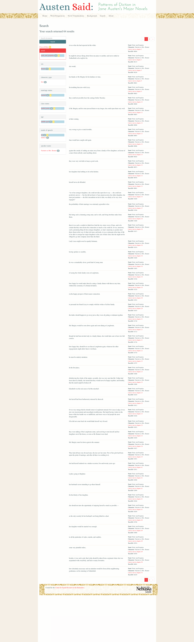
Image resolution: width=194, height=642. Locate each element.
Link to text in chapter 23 (135, 361)
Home (44, 15)
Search (102, 15)
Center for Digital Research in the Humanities (69, 587)
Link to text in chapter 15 (135, 197)
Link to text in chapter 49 (135, 530)
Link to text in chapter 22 (135, 351)
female (43, 69)
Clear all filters (44, 47)
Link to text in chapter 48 (135, 520)
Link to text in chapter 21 (135, 319)
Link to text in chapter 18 (135, 219)
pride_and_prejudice (47, 55)
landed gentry (45, 108)
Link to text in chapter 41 (135, 467)
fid (42, 135)
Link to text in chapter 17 (135, 208)
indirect (43, 137)
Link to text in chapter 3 (135, 60)
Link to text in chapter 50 (135, 562)
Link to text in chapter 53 (135, 573)
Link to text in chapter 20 (135, 298)
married (43, 95)
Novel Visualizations (76, 15)
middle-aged (45, 121)
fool (42, 82)
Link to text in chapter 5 (135, 70)
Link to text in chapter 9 (135, 81)
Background (92, 15)
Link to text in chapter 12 (135, 102)
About (110, 15)
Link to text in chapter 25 (135, 457)
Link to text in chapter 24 (135, 446)
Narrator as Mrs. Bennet (48, 150)
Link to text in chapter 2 (135, 49)
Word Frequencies (57, 15)
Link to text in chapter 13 (135, 154)
